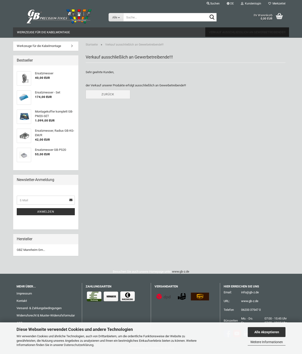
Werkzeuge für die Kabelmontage (43, 32)
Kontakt (22, 301)
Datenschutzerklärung (78, 345)
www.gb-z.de (180, 271)
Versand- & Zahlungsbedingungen (39, 308)
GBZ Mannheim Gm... (31, 250)
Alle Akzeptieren (266, 332)
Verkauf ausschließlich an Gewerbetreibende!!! (247, 32)
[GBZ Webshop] (59, 16)
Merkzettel (278, 3)
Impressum (24, 293)
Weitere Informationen (266, 342)
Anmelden (45, 211)
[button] (230, 3)
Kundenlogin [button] (252, 3)
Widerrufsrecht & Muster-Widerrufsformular (46, 315)
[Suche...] (212, 17)
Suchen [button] (215, 3)
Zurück (107, 94)
